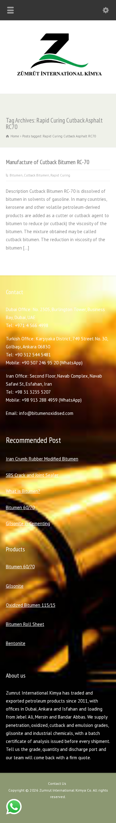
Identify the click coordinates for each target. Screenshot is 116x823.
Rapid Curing (60, 175)
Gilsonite (15, 586)
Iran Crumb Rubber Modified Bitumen (42, 459)
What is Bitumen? (23, 491)
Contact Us (57, 783)
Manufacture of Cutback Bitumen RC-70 (47, 162)
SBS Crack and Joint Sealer (32, 475)
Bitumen (16, 175)
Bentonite (15, 643)
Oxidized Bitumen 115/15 (30, 605)
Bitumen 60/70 (20, 507)
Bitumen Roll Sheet (25, 624)
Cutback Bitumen (36, 175)
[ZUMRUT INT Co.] (58, 80)
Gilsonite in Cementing (28, 523)
